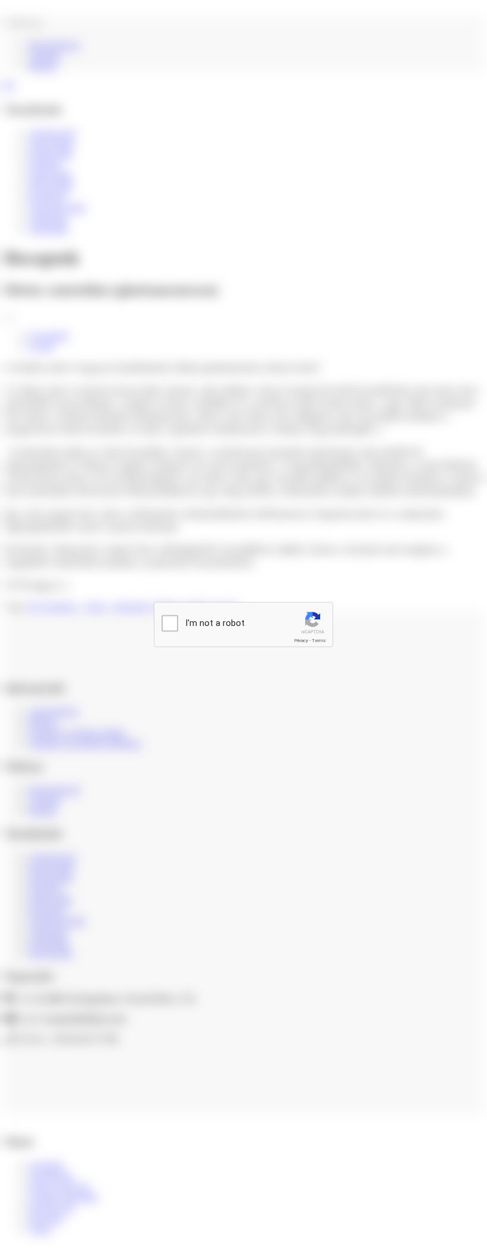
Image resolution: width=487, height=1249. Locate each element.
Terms (319, 640)
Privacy (301, 640)
